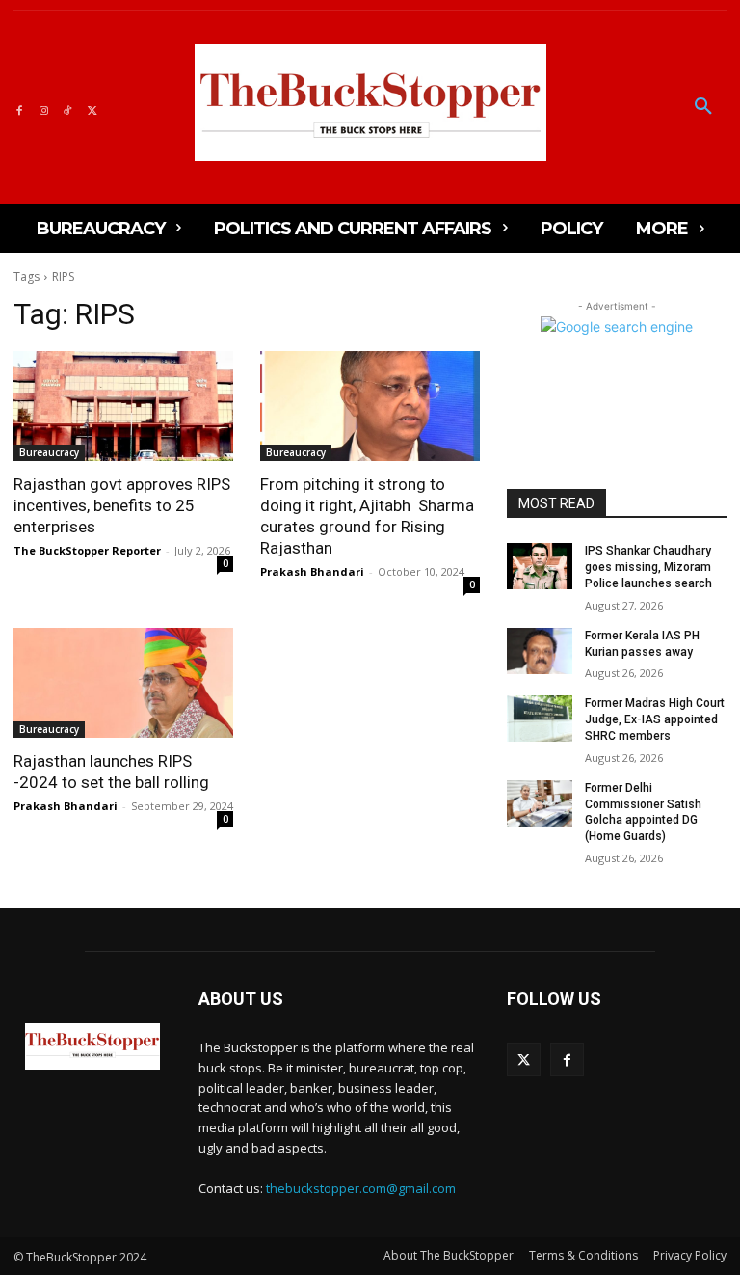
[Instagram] (43, 107)
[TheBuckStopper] (370, 102)
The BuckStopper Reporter (87, 550)
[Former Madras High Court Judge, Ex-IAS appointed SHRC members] (539, 718)
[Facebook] (19, 107)
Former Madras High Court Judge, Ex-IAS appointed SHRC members (655, 719)
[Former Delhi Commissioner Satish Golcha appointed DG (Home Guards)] (539, 803)
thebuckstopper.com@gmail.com (361, 1188)
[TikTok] (68, 107)
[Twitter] (92, 107)
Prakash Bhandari (312, 571)
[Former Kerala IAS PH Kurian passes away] (539, 651)
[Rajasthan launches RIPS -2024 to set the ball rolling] (123, 683)
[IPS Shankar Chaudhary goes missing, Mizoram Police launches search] (539, 566)
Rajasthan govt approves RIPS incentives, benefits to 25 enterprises (121, 505)
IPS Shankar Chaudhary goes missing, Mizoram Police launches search (648, 567)
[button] (703, 107)
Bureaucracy (49, 452)
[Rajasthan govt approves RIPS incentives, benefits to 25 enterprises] (123, 406)
